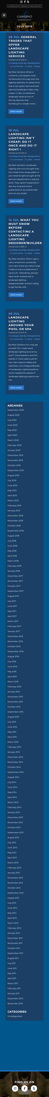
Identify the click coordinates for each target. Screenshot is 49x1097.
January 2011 (13, 993)
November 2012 (15, 883)
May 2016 (12, 671)
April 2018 (12, 556)
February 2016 (14, 686)
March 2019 (13, 500)
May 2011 (12, 973)
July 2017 (12, 601)
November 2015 (15, 702)
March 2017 (13, 621)
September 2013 (15, 832)
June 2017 (12, 606)
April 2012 (12, 918)
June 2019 (12, 485)
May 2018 (12, 551)
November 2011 (15, 943)
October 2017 (14, 586)
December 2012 (15, 878)
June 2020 (13, 425)
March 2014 (13, 802)
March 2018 (13, 561)
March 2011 (13, 983)
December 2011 (15, 938)
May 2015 (12, 732)
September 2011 (15, 953)
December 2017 (15, 576)
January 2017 (14, 631)
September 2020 (16, 410)
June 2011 (12, 968)
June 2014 (12, 787)
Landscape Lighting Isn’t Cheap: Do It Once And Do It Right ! (23, 141)
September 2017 (15, 591)
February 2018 (14, 566)
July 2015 (12, 722)
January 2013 (14, 873)
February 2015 (14, 747)
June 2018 (12, 546)
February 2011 (14, 988)
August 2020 (14, 415)
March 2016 (13, 681)
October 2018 (14, 525)
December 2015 (15, 696)
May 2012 (12, 913)
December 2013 (15, 817)
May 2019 (12, 490)
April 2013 (12, 857)
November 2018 (15, 520)
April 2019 (12, 495)
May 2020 (12, 430)
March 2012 (13, 923)
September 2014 (16, 772)
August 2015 (13, 717)
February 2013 (14, 868)
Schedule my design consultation (24, 6)
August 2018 (13, 536)
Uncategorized (16, 63)
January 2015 (14, 752)
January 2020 (14, 450)
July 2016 (12, 661)
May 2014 (12, 792)
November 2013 (15, 822)
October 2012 (14, 888)
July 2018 (12, 541)
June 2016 (12, 666)
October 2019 (14, 465)
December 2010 (15, 998)
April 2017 (12, 616)
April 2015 (12, 737)
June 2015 (12, 727)
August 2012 (13, 898)
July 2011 (12, 963)
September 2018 (16, 531)
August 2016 (13, 656)
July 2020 (12, 420)
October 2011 (14, 948)
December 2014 (15, 757)
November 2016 (15, 641)
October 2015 (14, 707)
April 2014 (12, 797)
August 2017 (13, 596)
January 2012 (14, 933)
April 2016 (12, 676)
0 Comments (16, 66)
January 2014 (14, 812)
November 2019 (15, 460)
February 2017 (14, 626)
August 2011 (13, 958)
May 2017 (12, 611)
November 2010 (15, 1003)
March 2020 (13, 440)
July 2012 (12, 903)
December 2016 (15, 636)
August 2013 (13, 837)
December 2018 (15, 515)
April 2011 (12, 978)
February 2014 (14, 807)
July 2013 (12, 842)
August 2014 (13, 777)
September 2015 (15, 712)
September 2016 (15, 651)
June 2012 (12, 908)
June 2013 (12, 847)
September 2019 (16, 470)
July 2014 (12, 782)
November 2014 (15, 762)
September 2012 (15, 893)
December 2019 (15, 455)
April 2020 (12, 435)
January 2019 (14, 510)
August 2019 (13, 475)
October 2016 (14, 646)
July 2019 (12, 480)
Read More (16, 111)
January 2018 (14, 571)
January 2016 (14, 691)
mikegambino (33, 63)
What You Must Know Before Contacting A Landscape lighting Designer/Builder (25, 231)
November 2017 (15, 581)
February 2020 (15, 445)
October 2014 (14, 767)
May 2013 (12, 852)
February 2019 (14, 505)
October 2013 (14, 827)
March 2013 (13, 862)
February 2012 (14, 928)
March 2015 (13, 742)
